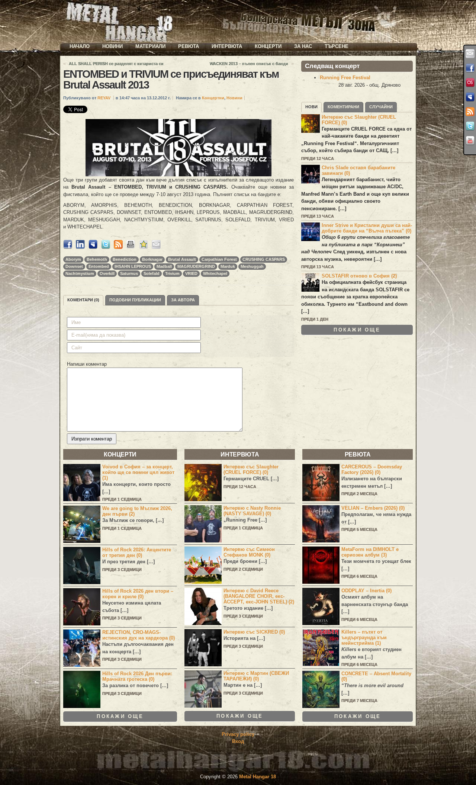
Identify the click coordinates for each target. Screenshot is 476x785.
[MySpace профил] (470, 97)
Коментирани (343, 107)
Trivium (172, 273)
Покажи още (357, 330)
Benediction (124, 259)
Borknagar (152, 259)
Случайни (381, 107)
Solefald (152, 273)
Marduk (228, 266)
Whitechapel (215, 273)
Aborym (73, 259)
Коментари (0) (83, 300)
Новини (112, 46)
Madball (164, 266)
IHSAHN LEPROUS (133, 266)
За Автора (183, 300)
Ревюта (188, 46)
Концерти (268, 46)
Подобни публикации (135, 300)
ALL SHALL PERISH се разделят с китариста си (116, 63)
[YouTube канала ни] (470, 140)
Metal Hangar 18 (257, 776)
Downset (74, 266)
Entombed (99, 266)
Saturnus (129, 273)
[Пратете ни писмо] (470, 53)
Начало (80, 46)
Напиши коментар (87, 364)
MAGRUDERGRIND (196, 266)
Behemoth (97, 259)
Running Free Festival (345, 77)
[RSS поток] (470, 111)
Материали (150, 46)
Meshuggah (252, 266)
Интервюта (227, 46)
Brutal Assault (182, 259)
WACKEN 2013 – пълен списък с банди (249, 63)
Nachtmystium (79, 273)
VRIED (191, 273)
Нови (311, 107)
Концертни (213, 98)
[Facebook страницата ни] (470, 68)
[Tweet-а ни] (470, 126)
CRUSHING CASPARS (263, 259)
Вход (238, 741)
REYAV (103, 98)
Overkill (107, 273)
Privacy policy (238, 734)
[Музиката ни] (470, 82)
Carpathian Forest (219, 259)
